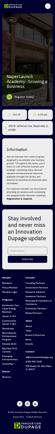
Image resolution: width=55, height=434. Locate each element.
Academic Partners (36, 296)
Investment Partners (37, 287)
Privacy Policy (18, 417)
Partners (30, 277)
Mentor (6, 371)
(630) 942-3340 (34, 361)
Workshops (8, 328)
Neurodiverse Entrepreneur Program (9, 336)
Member (6, 277)
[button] (48, 6)
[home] (13, 6)
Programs (7, 299)
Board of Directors (35, 335)
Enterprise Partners (36, 308)
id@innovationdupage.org (39, 357)
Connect (30, 351)
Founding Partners (35, 283)
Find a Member (10, 287)
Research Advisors (35, 292)
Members (7, 283)
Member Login (9, 292)
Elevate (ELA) (9, 343)
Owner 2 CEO (9, 316)
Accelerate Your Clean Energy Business (10, 308)
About (29, 320)
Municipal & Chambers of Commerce (39, 302)
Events (29, 343)
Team (29, 330)
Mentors (6, 377)
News (28, 339)
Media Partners (34, 313)
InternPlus (7, 364)
